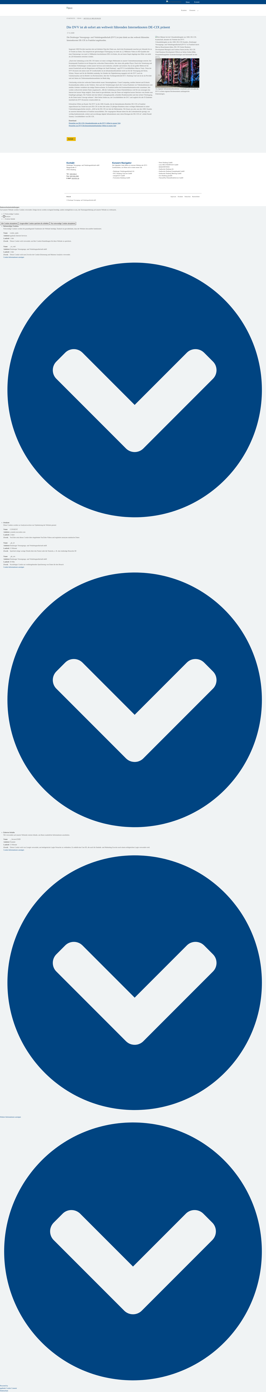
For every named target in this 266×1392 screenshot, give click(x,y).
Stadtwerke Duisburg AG (166, 169)
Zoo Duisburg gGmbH (165, 175)
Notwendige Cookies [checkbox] (12, 214)
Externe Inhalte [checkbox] (10, 219)
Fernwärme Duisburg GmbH (121, 178)
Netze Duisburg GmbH (165, 162)
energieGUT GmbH (119, 175)
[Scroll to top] (261, 1387)
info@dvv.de (75, 178)
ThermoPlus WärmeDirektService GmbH (171, 178)
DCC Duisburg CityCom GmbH (122, 173)
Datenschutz (4, 1391)
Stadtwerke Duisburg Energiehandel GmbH (171, 171)
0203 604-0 (73, 174)
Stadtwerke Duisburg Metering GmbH (170, 173)
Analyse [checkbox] (7, 216)
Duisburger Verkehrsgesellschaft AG (123, 171)
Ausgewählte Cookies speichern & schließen (34, 223)
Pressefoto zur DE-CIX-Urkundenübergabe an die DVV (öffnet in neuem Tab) (95, 123)
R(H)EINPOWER (164, 167)
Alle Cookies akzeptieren (9, 223)
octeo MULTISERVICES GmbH (168, 165)
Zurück (71, 139)
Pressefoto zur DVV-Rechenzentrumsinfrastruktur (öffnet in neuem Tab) (92, 126)
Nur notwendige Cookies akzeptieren (63, 223)
